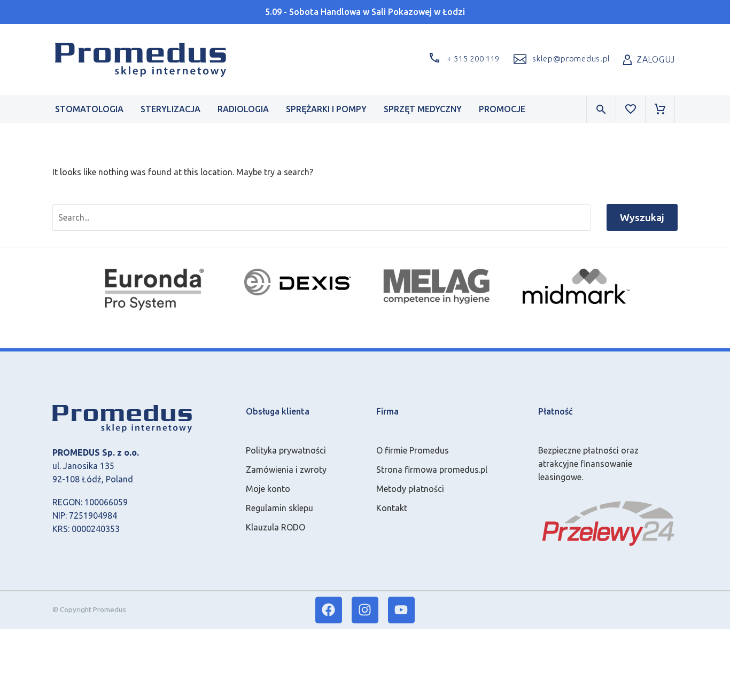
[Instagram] (365, 610)
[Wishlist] (630, 109)
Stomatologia (89, 109)
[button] (462, 59)
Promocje (502, 109)
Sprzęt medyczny (423, 109)
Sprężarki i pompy (326, 109)
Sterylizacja (170, 109)
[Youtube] (401, 610)
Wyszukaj (642, 217)
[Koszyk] (660, 109)
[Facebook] (328, 610)
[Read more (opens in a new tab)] (560, 59)
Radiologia (243, 109)
